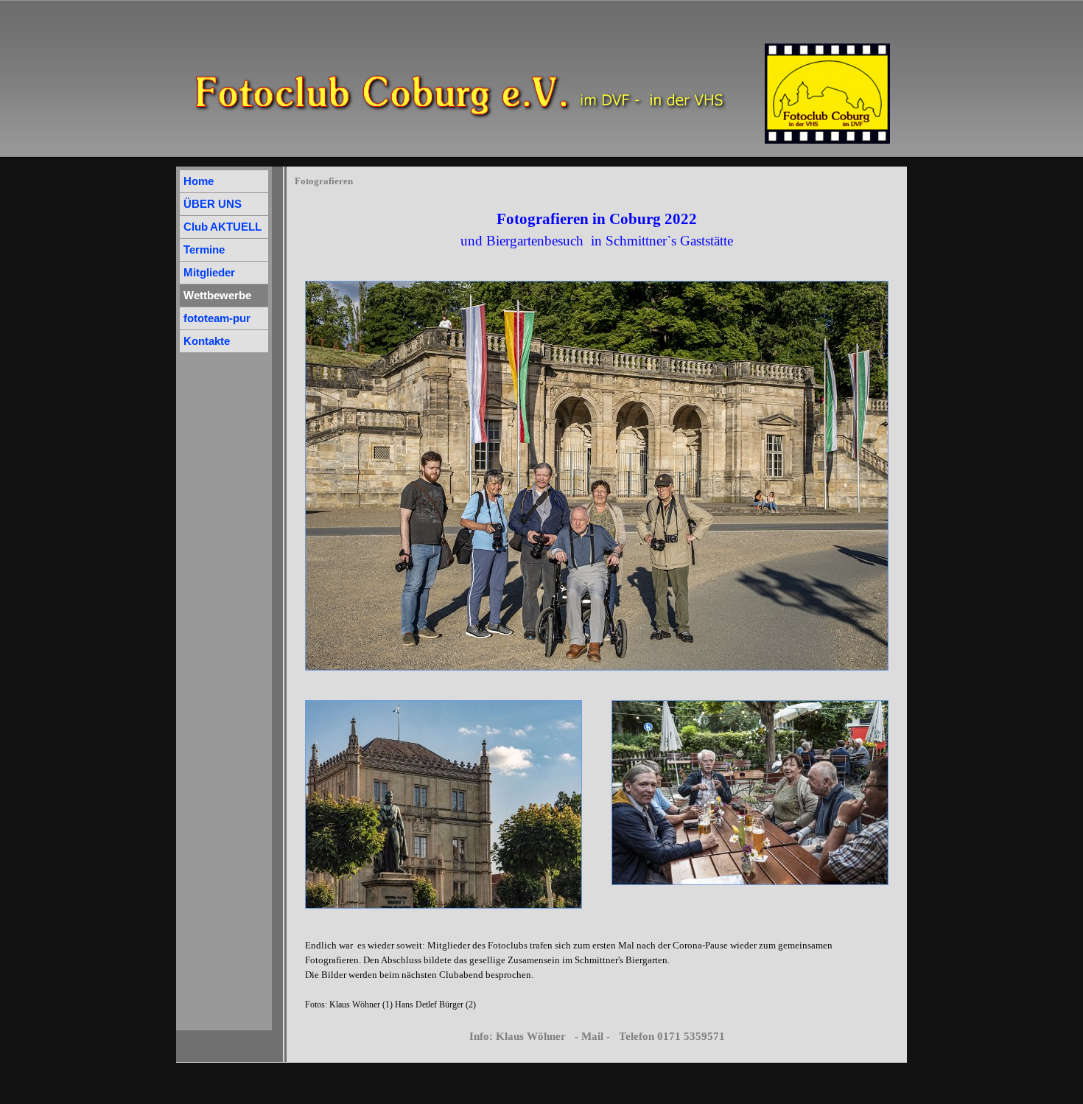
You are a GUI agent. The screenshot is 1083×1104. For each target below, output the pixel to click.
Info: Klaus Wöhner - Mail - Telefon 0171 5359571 (597, 1036)
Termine (204, 250)
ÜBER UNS (212, 204)
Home (198, 181)
